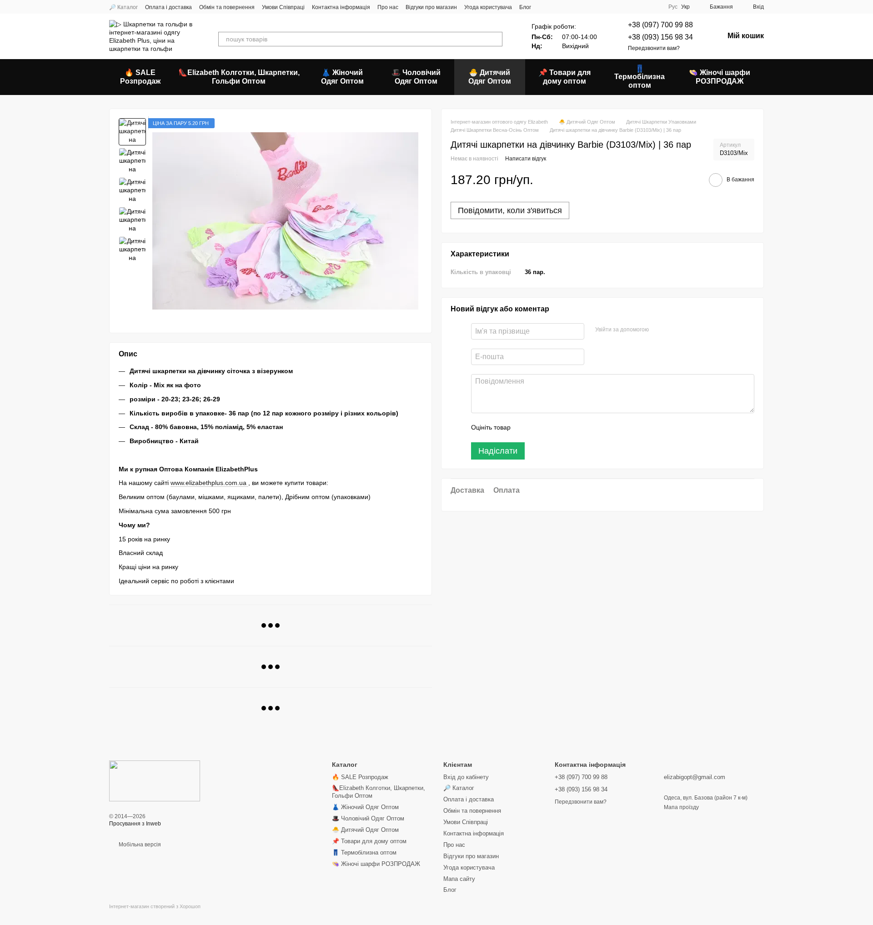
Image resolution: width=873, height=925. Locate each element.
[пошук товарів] (495, 39)
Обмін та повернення (227, 7)
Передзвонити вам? (654, 48)
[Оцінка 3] (554, 427)
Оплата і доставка (168, 7)
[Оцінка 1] (525, 427)
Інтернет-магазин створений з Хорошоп (155, 906)
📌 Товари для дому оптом (564, 77)
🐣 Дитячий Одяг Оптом (489, 77)
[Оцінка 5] (584, 427)
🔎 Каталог (123, 7)
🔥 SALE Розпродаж (140, 77)
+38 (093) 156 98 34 (660, 37)
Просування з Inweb (135, 823)
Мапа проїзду (681, 807)
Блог (525, 7)
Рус (672, 7)
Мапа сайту (459, 878)
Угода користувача (488, 7)
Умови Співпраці (283, 7)
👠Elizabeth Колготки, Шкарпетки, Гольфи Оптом (239, 77)
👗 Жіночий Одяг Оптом (342, 77)
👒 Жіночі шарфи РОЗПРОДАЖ (719, 77)
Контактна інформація (341, 7)
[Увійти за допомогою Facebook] (658, 329)
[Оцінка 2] (540, 427)
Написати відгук (525, 158)
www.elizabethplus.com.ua (209, 482)
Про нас (387, 7)
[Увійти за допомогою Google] (673, 329)
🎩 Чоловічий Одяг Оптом (416, 77)
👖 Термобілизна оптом (639, 77)
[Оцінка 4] (569, 427)
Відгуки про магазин (431, 7)
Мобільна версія (139, 844)
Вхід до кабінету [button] (466, 777)
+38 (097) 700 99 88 (660, 25)
